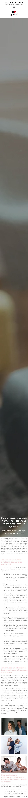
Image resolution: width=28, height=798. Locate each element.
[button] (14, 7)
